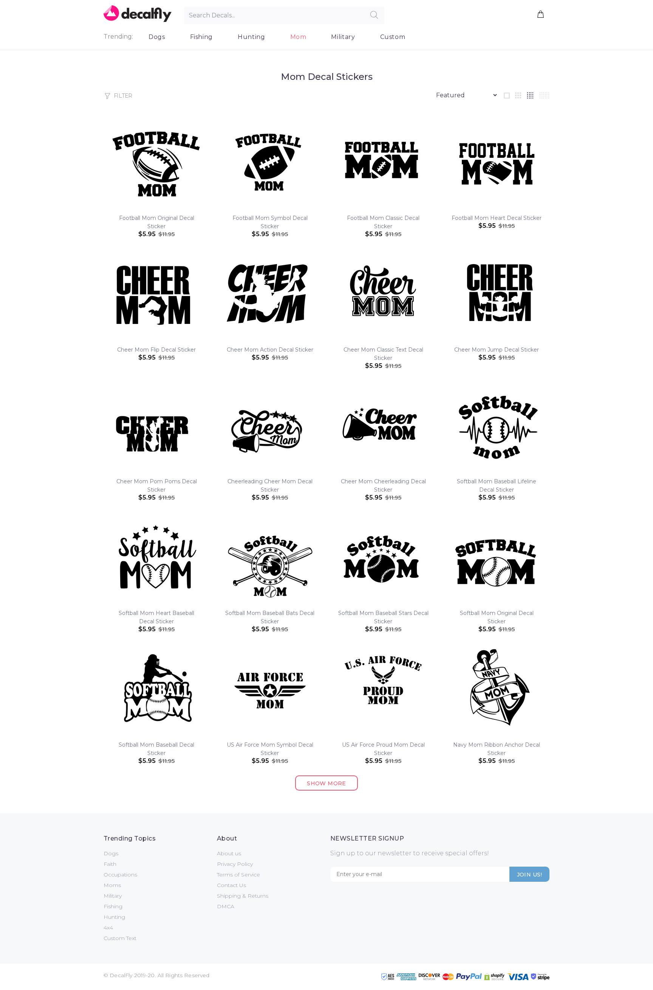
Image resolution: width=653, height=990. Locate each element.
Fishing (201, 36)
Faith (110, 864)
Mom (298, 36)
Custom (392, 36)
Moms (112, 885)
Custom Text (120, 938)
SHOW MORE (326, 783)
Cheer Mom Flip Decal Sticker (156, 349)
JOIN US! (529, 874)
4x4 (108, 927)
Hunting (251, 36)
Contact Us (231, 885)
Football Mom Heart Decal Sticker (497, 218)
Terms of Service (238, 874)
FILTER (123, 95)
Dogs (157, 36)
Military (343, 36)
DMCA (225, 906)
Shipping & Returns (242, 895)
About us (229, 853)
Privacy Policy (235, 864)
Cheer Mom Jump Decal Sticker (496, 349)
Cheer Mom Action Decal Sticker (270, 349)
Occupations (120, 874)
